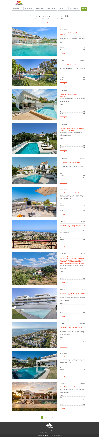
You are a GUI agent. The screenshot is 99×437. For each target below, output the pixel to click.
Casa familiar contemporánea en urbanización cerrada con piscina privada (72, 129)
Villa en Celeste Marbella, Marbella (70, 193)
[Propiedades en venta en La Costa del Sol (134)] (57, 417)
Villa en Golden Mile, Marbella (68, 357)
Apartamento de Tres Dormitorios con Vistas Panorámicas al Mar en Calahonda (72, 226)
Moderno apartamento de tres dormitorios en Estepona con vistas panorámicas (72, 294)
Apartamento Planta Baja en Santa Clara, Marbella (71, 33)
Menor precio (50, 23)
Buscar (84, 8)
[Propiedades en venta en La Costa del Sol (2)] (55, 417)
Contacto (78, 3)
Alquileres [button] (59, 3)
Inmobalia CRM (59, 435)
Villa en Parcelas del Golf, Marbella (70, 163)
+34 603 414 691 (43, 433)
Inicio (42, 3)
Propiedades (50, 3)
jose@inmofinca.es (56, 433)
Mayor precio (57, 23)
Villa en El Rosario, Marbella (68, 387)
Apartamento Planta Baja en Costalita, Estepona (71, 328)
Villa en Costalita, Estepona (68, 64)
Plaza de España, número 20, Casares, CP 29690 (49, 430)
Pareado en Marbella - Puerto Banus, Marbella (70, 95)
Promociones (69, 3)
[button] (85, 3)
